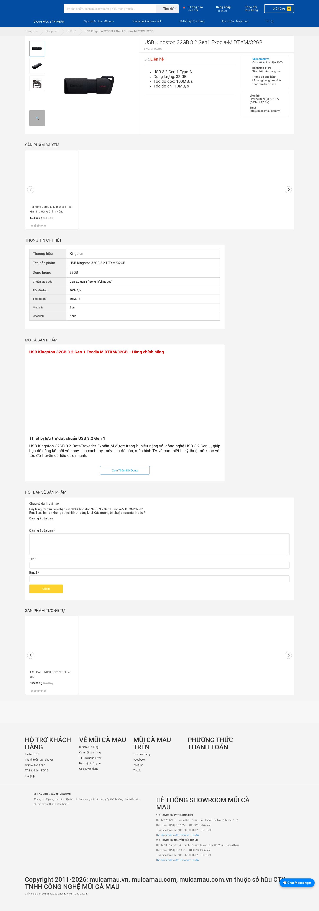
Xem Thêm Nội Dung (125, 470)
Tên (33, 559)
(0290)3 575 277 (269, 98)
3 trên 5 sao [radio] (43, 523)
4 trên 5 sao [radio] (49, 523)
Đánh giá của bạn (41, 518)
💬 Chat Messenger (297, 883)
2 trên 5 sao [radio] (37, 523)
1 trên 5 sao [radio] (32, 523)
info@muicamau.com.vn (265, 110)
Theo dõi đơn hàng (251, 9)
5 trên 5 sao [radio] (55, 523)
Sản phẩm (52, 31)
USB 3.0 (71, 31)
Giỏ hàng (281, 8)
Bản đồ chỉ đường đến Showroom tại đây (177, 835)
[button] (99, 21)
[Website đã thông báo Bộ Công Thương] (281, 903)
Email (34, 572)
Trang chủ (31, 31)
